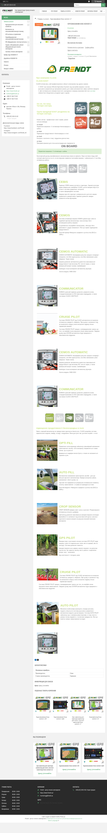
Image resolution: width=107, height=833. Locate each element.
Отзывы (6, 65)
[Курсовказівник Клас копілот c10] (43, 704)
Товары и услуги (66, 11)
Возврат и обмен (8, 69)
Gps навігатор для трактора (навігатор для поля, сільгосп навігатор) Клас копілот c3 (45, 768)
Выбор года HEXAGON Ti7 (11, 55)
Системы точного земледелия (13, 52)
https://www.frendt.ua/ (12, 91)
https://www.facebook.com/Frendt (14, 128)
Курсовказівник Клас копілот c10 (42, 718)
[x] (38, 660)
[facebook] (35, 660)
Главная (44, 11)
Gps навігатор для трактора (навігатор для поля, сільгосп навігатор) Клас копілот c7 (78, 720)
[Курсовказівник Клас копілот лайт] (60, 704)
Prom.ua (62, 816)
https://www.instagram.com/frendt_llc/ (15, 132)
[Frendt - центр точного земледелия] (8, 11)
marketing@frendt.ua (12, 93)
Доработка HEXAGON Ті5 (10, 58)
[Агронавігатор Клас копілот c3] (95, 704)
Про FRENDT (54, 11)
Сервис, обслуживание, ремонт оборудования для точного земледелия (14, 47)
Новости (6, 62)
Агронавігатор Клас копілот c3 (95, 718)
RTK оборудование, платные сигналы (16, 42)
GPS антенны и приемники (13, 34)
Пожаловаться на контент (54, 818)
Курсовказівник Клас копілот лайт (60, 718)
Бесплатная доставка (75, 43)
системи (92, 91)
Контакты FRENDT (92, 11)
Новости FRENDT (80, 11)
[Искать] (103, 5)
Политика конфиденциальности (72, 818)
